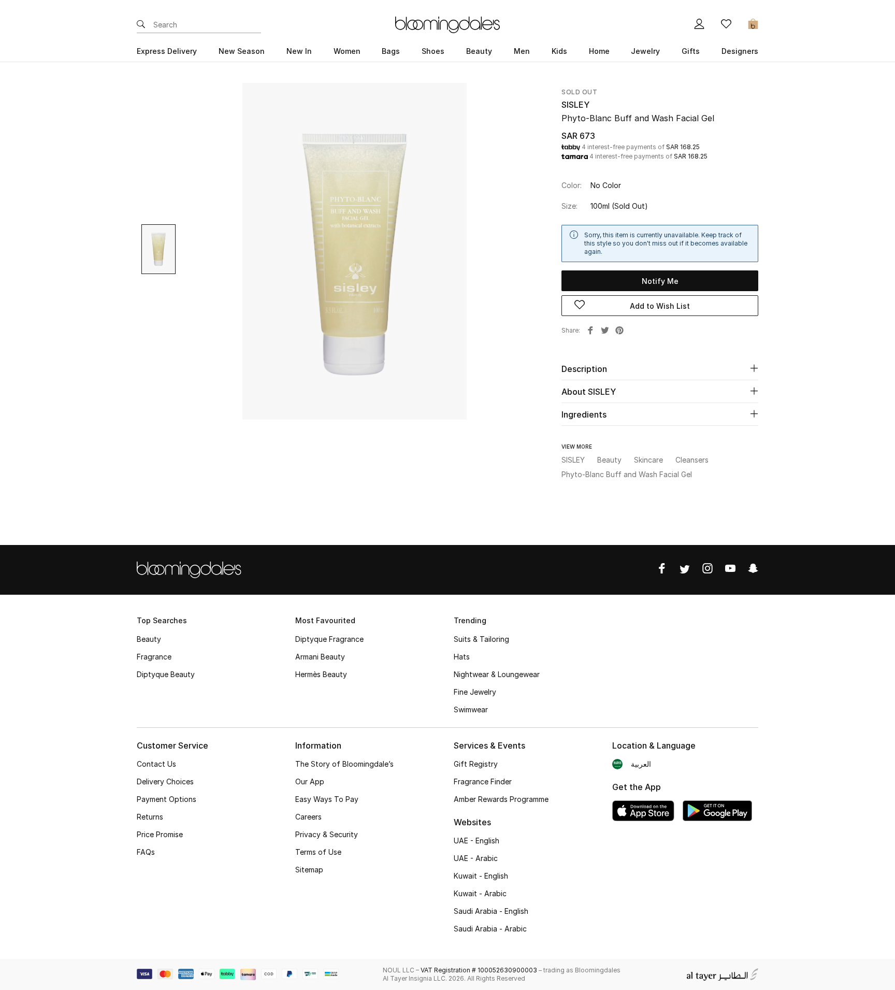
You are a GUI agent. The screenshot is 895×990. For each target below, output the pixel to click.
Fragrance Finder (483, 781)
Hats (462, 656)
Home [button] (599, 51)
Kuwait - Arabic (480, 893)
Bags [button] (391, 51)
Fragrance (154, 656)
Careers (308, 816)
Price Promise (160, 834)
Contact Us (156, 763)
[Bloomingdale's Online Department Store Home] (447, 24)
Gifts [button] (691, 51)
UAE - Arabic (476, 858)
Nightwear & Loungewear (497, 674)
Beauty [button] (479, 51)
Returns (150, 816)
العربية (641, 763)
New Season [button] (242, 51)
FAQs (146, 852)
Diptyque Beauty (166, 674)
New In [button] (299, 51)
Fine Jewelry (475, 691)
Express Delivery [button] (167, 51)
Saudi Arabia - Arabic (490, 928)
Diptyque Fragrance (329, 639)
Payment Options (166, 799)
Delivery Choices (165, 781)
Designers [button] (739, 51)
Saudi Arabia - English (491, 911)
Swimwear (471, 709)
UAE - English (476, 840)
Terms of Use (318, 852)
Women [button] (347, 51)
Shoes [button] (433, 51)
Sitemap (309, 869)
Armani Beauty (320, 656)
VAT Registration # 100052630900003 (479, 970)
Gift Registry (476, 763)
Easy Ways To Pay (326, 799)
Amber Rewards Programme (501, 799)
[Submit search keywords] (141, 25)
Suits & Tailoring (481, 639)
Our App (309, 781)
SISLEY (575, 104)
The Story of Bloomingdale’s (344, 763)
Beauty (149, 639)
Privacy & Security (326, 834)
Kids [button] (559, 51)
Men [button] (522, 51)
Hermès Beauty (321, 674)
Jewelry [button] (645, 51)
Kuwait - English (481, 875)
